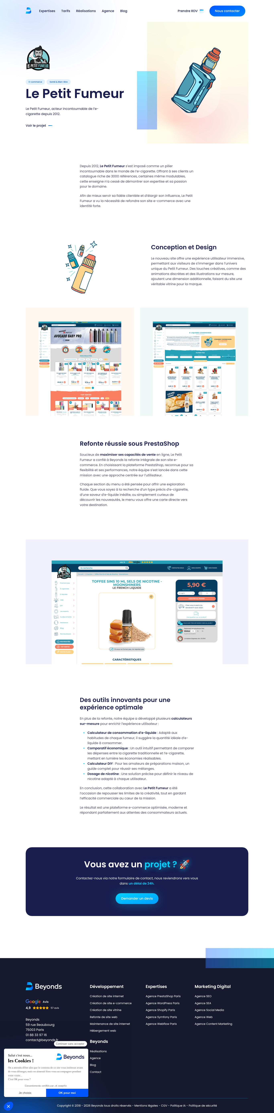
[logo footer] (44, 986)
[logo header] (28, 10)
